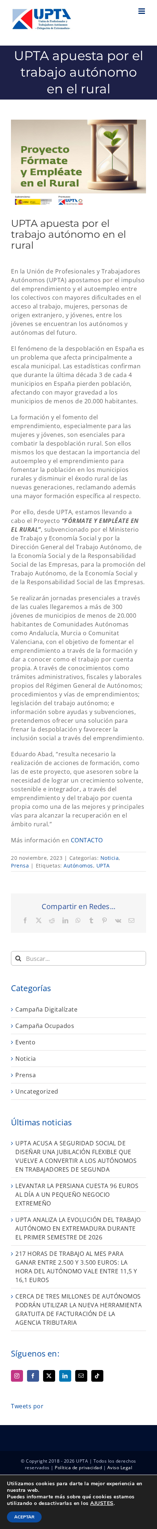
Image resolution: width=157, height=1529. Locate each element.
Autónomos (78, 865)
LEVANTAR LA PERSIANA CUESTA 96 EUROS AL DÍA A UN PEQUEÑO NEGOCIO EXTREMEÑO (76, 1194)
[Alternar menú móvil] (142, 11)
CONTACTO (87, 840)
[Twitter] (49, 1376)
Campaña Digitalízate (46, 1009)
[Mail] (81, 1376)
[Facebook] (33, 1376)
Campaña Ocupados (44, 1026)
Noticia (109, 857)
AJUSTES (102, 1503)
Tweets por (27, 1406)
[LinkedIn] (65, 1376)
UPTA (103, 865)
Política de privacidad (78, 1467)
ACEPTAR (24, 1517)
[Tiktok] (97, 1376)
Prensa (20, 865)
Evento (25, 1042)
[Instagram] (17, 1376)
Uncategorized (36, 1091)
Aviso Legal (120, 1467)
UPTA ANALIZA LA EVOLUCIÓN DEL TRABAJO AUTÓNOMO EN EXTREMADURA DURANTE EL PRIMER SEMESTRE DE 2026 (78, 1228)
